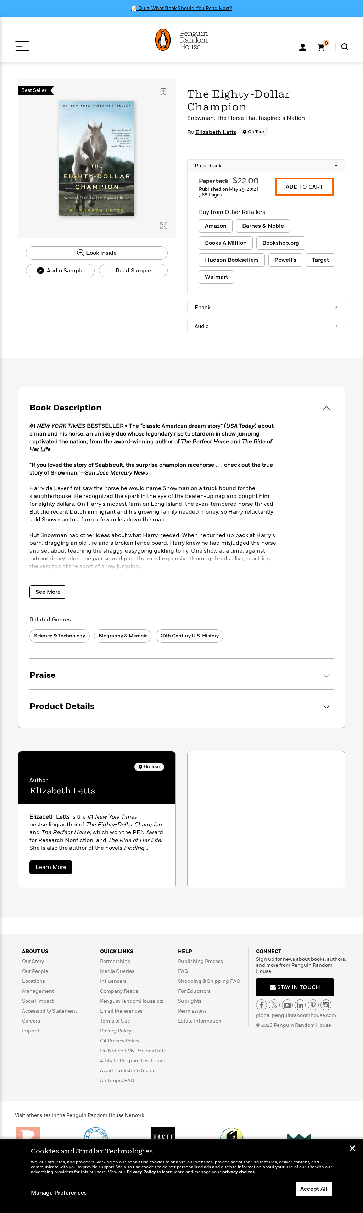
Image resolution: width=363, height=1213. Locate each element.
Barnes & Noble (263, 226)
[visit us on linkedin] (300, 1004)
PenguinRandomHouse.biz (131, 1001)
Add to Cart (304, 187)
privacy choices (238, 1172)
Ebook (266, 307)
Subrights (189, 1001)
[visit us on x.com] (274, 1004)
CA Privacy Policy (119, 1040)
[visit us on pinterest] (313, 1004)
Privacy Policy (116, 1031)
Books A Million (226, 243)
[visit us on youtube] (287, 1004)
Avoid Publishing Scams (128, 1070)
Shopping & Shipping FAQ (209, 981)
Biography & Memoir (123, 635)
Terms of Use (115, 1021)
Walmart (216, 277)
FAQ (183, 971)
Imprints (32, 1031)
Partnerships (115, 961)
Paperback (266, 166)
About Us (35, 951)
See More (48, 592)
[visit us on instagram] (325, 1004)
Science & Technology (59, 635)
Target (320, 260)
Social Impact (38, 1001)
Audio (266, 326)
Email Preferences (121, 1011)
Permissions (192, 1011)
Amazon (216, 226)
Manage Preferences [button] (59, 1193)
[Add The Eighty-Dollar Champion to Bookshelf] (163, 92)
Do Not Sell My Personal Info (133, 1050)
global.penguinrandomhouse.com (296, 1015)
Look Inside (101, 253)
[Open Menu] (22, 46)
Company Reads (119, 991)
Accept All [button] (314, 1189)
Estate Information (200, 1021)
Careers (31, 1021)
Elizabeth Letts (215, 132)
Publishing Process (200, 961)
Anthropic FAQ (117, 1080)
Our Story (33, 961)
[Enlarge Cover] (163, 225)
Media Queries (117, 971)
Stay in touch (298, 987)
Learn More (53, 868)
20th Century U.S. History (189, 635)
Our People (35, 971)
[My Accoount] (302, 46)
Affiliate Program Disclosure (133, 1060)
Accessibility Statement (49, 1011)
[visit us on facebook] (261, 1004)
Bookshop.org (280, 243)
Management (38, 991)
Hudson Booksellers (232, 260)
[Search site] (344, 46)
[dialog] (181, 1176)
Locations (33, 981)
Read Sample (133, 271)
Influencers (113, 981)
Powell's (285, 260)
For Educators (194, 991)
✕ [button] (352, 1149)
